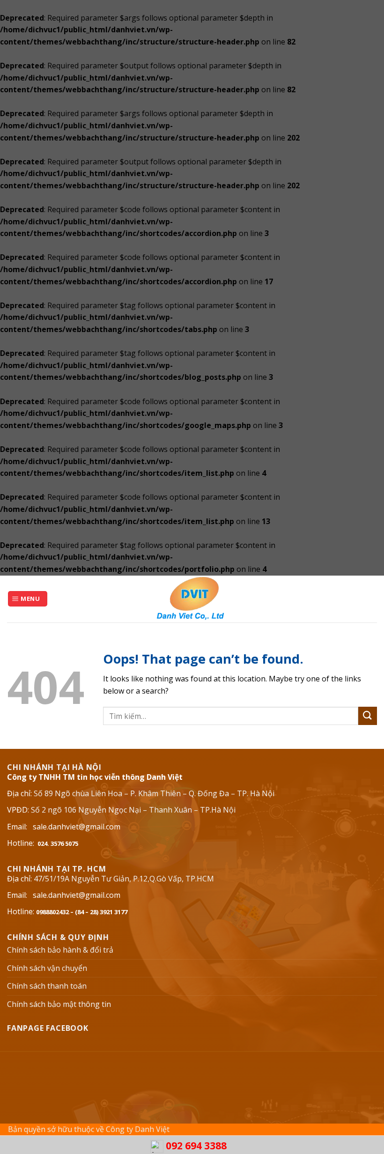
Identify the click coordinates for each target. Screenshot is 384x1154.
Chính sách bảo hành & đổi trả (60, 950)
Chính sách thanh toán (47, 986)
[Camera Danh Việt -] (192, 599)
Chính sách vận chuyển (47, 968)
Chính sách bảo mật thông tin (59, 1004)
